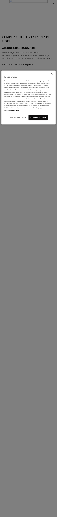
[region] (28, 97)
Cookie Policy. (14, 110)
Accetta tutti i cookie (38, 117)
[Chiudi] (52, 74)
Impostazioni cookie (18, 117)
